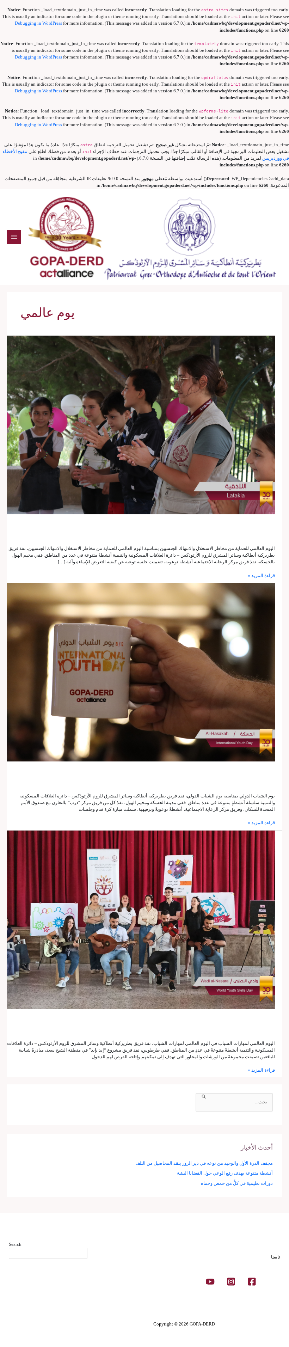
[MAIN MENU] (14, 237)
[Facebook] (251, 1281)
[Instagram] (231, 1281)
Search (15, 1244)
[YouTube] (210, 1281)
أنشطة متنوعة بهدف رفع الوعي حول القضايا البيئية (225, 1173)
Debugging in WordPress (38, 23)
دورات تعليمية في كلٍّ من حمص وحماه (237, 1183)
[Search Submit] (203, 1096)
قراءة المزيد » (261, 575)
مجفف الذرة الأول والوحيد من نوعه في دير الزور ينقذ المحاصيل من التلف (204, 1163)
